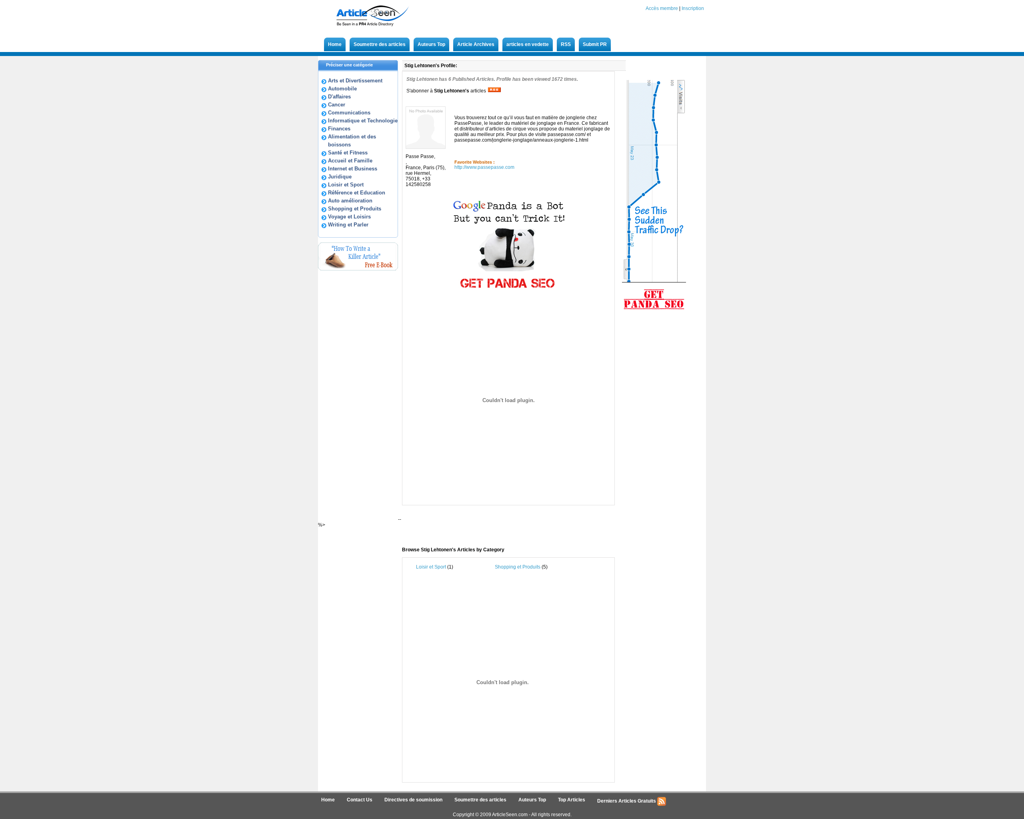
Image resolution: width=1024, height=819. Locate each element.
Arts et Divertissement (355, 81)
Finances (339, 129)
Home (335, 44)
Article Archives (475, 44)
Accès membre (662, 8)
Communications (349, 113)
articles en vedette (527, 44)
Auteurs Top (431, 44)
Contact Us (359, 800)
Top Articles (571, 800)
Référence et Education (356, 193)
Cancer (336, 105)
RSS (566, 44)
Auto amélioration (350, 201)
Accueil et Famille (350, 161)
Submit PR (595, 44)
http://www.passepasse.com (484, 167)
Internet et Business (352, 169)
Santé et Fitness (348, 153)
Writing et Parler (348, 225)
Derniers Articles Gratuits (627, 801)
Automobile (342, 89)
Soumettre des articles (380, 44)
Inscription (693, 8)
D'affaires (339, 97)
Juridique (340, 177)
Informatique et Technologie (363, 121)
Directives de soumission (413, 800)
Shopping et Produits (354, 209)
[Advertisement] (499, 526)
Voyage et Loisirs (349, 217)
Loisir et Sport (346, 185)
